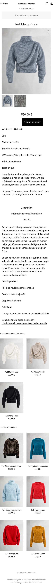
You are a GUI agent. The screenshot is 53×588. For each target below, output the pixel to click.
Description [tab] (26, 207)
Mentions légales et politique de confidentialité (26, 579)
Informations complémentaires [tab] (26, 213)
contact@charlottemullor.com (27, 194)
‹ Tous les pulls (26, 9)
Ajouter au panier (32, 122)
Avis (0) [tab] (26, 219)
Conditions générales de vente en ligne (26, 582)
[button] (48, 31)
